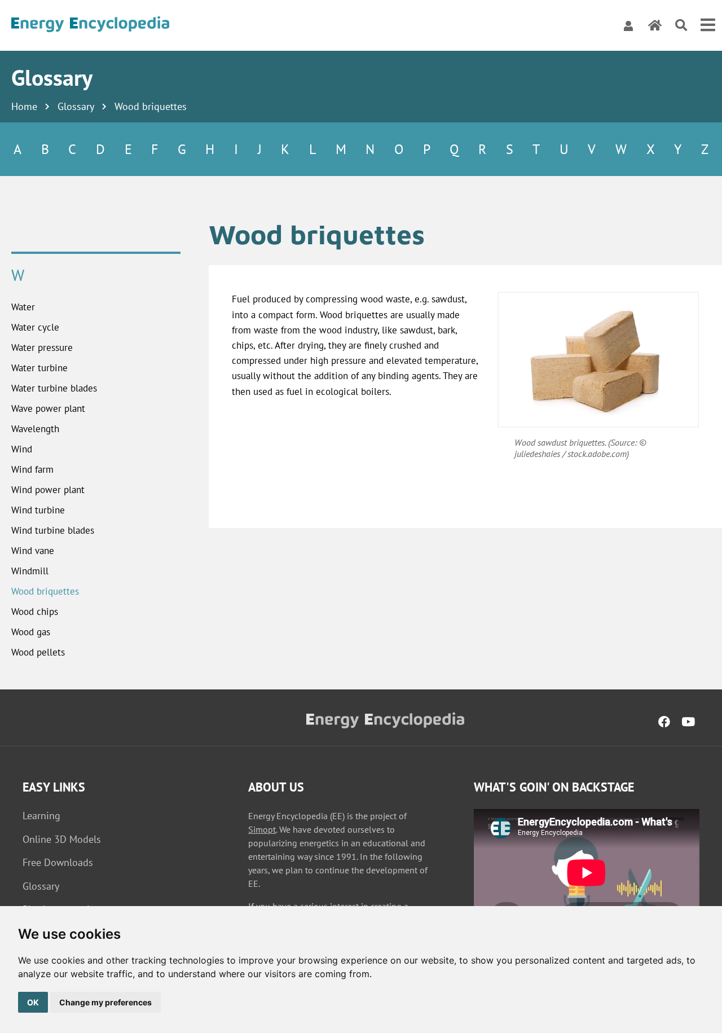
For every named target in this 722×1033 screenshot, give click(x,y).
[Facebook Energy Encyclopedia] (664, 722)
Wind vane (32, 550)
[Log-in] (628, 25)
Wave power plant (48, 408)
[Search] (681, 26)
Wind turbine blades (52, 530)
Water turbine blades (54, 388)
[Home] (90, 26)
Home (24, 106)
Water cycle (35, 327)
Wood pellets (38, 652)
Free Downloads (58, 862)
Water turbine (39, 368)
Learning (41, 815)
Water (23, 307)
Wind (21, 449)
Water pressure (42, 347)
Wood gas (30, 632)
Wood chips (34, 611)
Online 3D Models (62, 839)
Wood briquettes (45, 591)
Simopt (262, 829)
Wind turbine (38, 510)
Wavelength (35, 429)
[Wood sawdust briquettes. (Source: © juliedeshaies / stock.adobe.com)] (598, 359)
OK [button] (33, 1002)
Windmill (30, 571)
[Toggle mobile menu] (708, 25)
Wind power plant (48, 489)
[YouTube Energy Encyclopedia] (688, 722)
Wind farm (32, 469)
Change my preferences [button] (105, 1002)
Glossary (76, 106)
